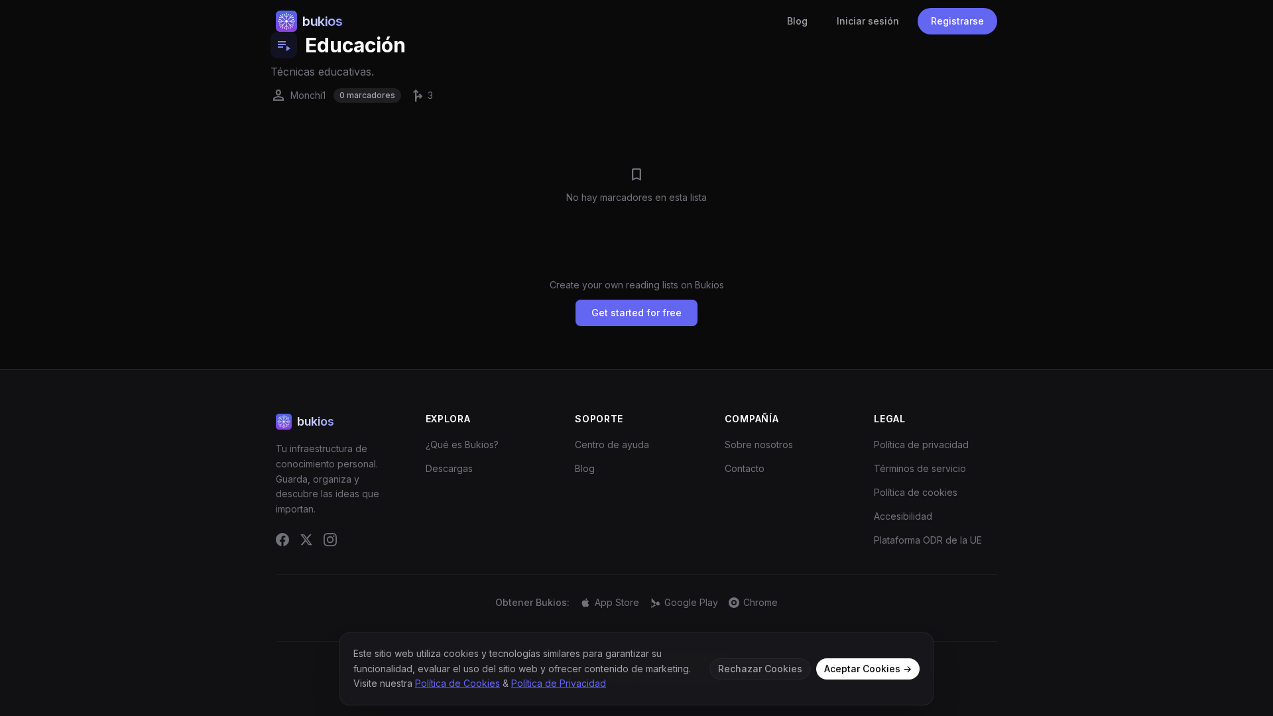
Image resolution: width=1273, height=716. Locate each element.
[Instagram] (330, 539)
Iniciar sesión (868, 21)
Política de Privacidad (558, 683)
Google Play (691, 602)
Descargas (449, 468)
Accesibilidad (903, 516)
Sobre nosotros (759, 444)
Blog (797, 21)
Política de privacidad (921, 444)
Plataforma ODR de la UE (928, 540)
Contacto (744, 468)
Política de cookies (915, 492)
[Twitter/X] (306, 539)
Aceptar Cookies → (868, 668)
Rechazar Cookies (760, 668)
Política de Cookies (457, 683)
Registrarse (957, 21)
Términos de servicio (920, 468)
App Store (617, 602)
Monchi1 (298, 95)
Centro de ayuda (612, 444)
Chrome (760, 602)
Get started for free (636, 312)
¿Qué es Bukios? (462, 444)
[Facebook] (282, 539)
